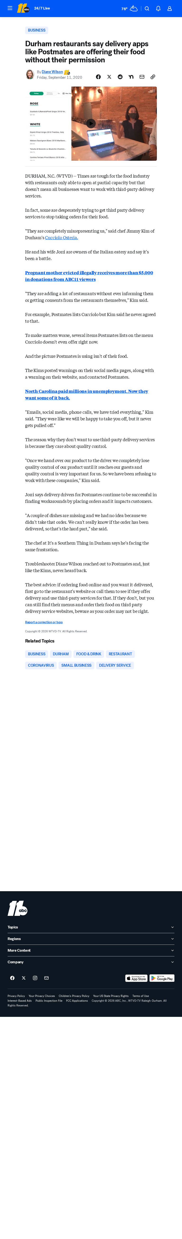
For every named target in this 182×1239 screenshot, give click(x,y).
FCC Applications (77, 1000)
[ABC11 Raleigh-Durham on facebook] (12, 978)
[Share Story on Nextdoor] (131, 77)
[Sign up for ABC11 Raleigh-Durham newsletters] (46, 978)
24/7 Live (42, 8)
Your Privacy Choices (42, 996)
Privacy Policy (16, 996)
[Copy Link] (153, 77)
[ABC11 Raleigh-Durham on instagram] (35, 978)
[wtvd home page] (17, 908)
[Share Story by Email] (142, 77)
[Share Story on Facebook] (98, 77)
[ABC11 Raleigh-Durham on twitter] (23, 978)
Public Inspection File (49, 1000)
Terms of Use (140, 996)
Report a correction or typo (44, 622)
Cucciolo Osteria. (61, 237)
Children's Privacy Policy (74, 996)
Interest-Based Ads (20, 1000)
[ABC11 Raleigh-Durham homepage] (23, 8)
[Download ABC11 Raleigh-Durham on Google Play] (162, 978)
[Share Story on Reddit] (120, 77)
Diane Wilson (52, 71)
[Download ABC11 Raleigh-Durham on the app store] (136, 978)
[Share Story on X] (109, 77)
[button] (10, 8)
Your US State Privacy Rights (111, 996)
